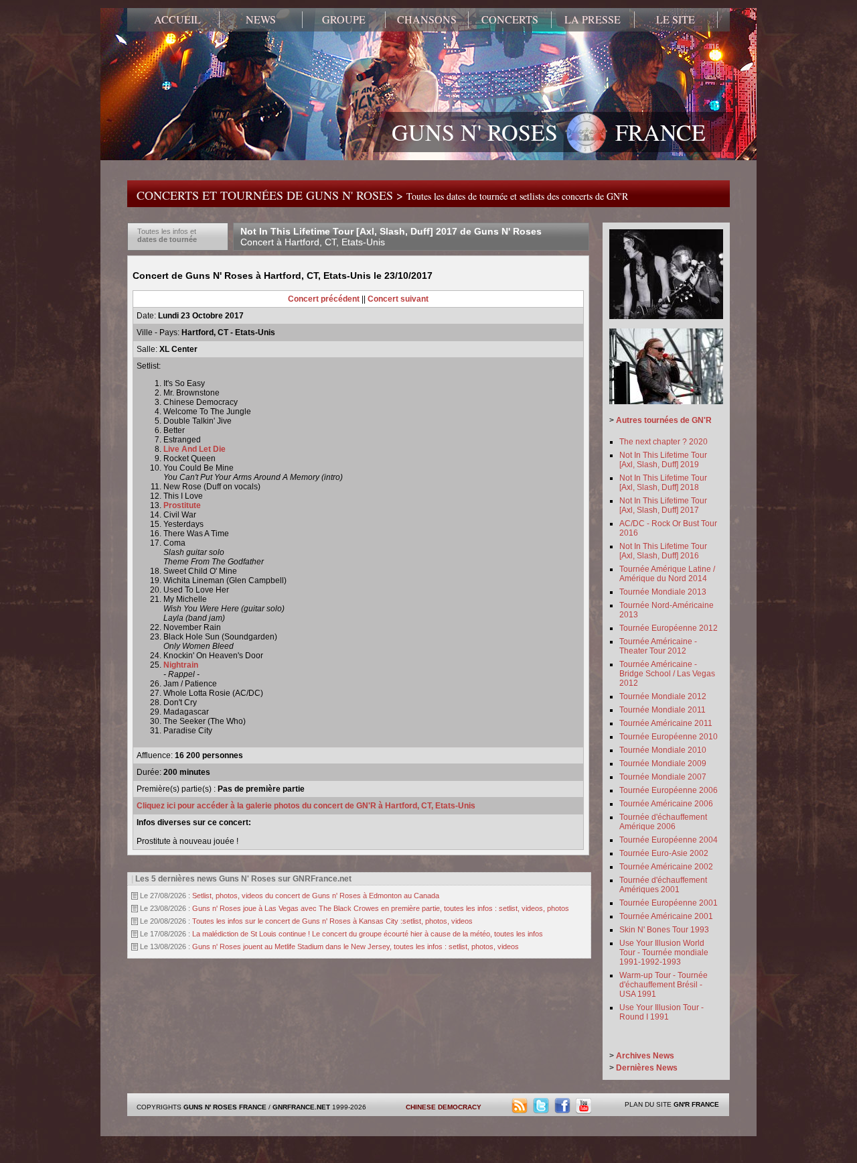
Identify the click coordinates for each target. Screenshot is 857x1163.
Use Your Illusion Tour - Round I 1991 (661, 1012)
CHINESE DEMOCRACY (443, 1107)
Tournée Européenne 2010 (668, 736)
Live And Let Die (194, 449)
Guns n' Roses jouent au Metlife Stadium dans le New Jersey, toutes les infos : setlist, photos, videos (355, 946)
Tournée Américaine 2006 (666, 803)
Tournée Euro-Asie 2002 (663, 853)
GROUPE (344, 19)
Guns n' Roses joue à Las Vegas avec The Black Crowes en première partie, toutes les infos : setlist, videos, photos (380, 908)
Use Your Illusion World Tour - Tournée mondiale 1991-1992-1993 (663, 952)
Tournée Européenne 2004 (668, 840)
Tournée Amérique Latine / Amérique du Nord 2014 (667, 573)
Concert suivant (398, 299)
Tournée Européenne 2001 (668, 903)
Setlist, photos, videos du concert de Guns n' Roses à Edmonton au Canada (315, 896)
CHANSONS (427, 19)
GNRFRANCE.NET (301, 1107)
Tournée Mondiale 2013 (662, 592)
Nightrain (180, 665)
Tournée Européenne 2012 (668, 628)
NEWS (261, 19)
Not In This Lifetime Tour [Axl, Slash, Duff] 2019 (663, 459)
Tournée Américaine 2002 (666, 866)
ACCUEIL (177, 19)
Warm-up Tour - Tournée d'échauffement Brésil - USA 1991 (663, 985)
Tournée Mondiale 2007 (662, 777)
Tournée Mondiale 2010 (662, 750)
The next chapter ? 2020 (663, 441)
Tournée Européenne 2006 (668, 790)
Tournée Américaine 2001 (666, 916)
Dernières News (647, 1068)
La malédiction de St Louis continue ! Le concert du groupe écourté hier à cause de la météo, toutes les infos (367, 934)
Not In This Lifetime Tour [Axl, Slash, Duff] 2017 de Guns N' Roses (391, 236)
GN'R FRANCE (696, 1104)
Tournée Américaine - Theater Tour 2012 (658, 646)
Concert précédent (324, 299)
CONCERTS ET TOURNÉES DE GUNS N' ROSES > (382, 195)
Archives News (645, 1055)
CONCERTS (509, 19)
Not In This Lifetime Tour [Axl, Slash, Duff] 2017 (663, 505)
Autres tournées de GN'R (664, 420)
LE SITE (675, 19)
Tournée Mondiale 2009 (662, 763)
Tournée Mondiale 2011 (662, 710)
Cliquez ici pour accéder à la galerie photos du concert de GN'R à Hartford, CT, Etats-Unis (306, 805)
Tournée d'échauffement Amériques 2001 (663, 884)
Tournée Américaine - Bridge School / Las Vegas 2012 (667, 674)
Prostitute (182, 505)
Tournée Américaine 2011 (665, 723)
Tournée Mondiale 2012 (662, 696)
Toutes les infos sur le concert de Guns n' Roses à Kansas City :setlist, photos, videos (332, 921)
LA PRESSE (592, 19)
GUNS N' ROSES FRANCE (549, 132)
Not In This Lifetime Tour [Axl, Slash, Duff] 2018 (663, 482)
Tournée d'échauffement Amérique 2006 (663, 821)
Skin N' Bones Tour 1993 (664, 929)
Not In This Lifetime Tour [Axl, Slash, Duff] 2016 (663, 551)
